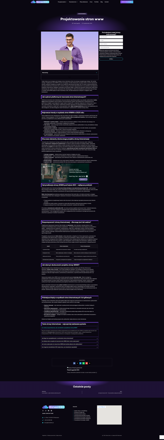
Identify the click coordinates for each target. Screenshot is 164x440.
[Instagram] (45, 410)
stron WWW (55, 82)
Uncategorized (82, 13)
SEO (72, 103)
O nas (91, 1)
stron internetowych (55, 115)
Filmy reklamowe (84, 1)
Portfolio (96, 1)
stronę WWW (49, 90)
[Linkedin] (51, 410)
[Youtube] (48, 410)
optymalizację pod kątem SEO (81, 188)
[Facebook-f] (43, 410)
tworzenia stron (56, 85)
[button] (96, 72)
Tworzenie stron (45, 142)
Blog (102, 1)
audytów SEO (63, 211)
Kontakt (107, 1)
